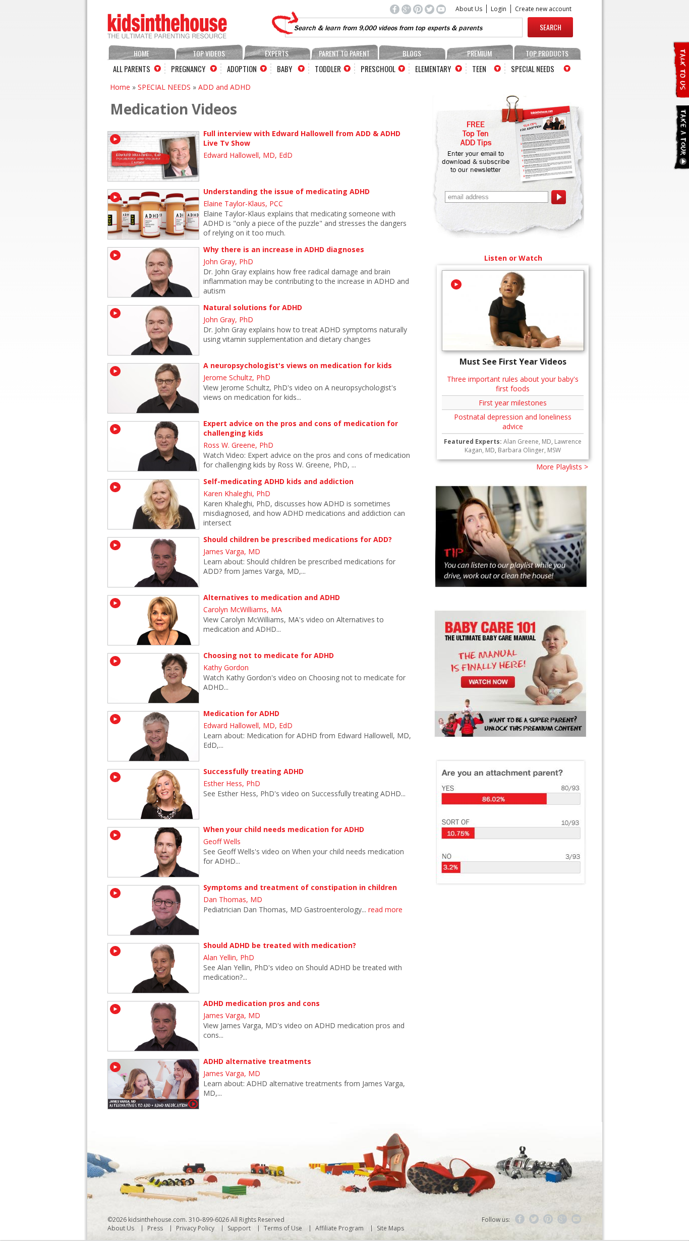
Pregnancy (188, 68)
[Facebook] (520, 1219)
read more (385, 909)
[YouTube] (576, 1219)
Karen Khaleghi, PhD (236, 493)
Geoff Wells (222, 841)
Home (141, 53)
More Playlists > (562, 466)
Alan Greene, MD (527, 441)
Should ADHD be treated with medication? (279, 945)
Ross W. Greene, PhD (238, 445)
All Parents (131, 68)
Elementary (433, 68)
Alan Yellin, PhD (228, 957)
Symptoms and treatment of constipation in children (300, 887)
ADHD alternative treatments (257, 1061)
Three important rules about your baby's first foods (513, 383)
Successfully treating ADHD (253, 771)
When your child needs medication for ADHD (283, 829)
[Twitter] (534, 1219)
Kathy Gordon (226, 667)
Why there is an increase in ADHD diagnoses (283, 249)
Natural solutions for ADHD (252, 307)
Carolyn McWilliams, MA (242, 609)
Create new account (543, 9)
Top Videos (209, 53)
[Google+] (562, 1219)
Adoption (242, 68)
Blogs (412, 53)
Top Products (547, 53)
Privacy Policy (195, 1228)
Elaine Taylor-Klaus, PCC (243, 203)
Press (155, 1228)
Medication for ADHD (241, 713)
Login (498, 9)
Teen (479, 68)
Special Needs (532, 68)
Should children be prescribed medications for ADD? (297, 539)
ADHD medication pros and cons (261, 1003)
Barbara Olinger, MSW (529, 450)
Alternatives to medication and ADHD (271, 597)
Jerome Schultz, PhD (236, 377)
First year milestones (513, 402)
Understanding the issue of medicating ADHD (286, 191)
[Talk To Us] (680, 93)
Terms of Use (283, 1228)
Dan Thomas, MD (232, 899)
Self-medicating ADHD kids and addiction (278, 481)
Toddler (328, 68)
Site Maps (390, 1228)
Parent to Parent (344, 53)
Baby (284, 68)
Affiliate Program (339, 1228)
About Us (468, 9)
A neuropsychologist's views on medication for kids (297, 365)
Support (239, 1228)
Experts (277, 53)
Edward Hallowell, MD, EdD (248, 155)
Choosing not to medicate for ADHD (268, 655)
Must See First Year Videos (513, 361)
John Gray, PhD (228, 261)
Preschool (378, 68)
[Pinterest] (548, 1219)
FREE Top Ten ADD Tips (476, 133)
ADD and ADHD (224, 87)
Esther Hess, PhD (231, 783)
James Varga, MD (231, 551)
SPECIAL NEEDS (164, 87)
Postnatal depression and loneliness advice (512, 421)
